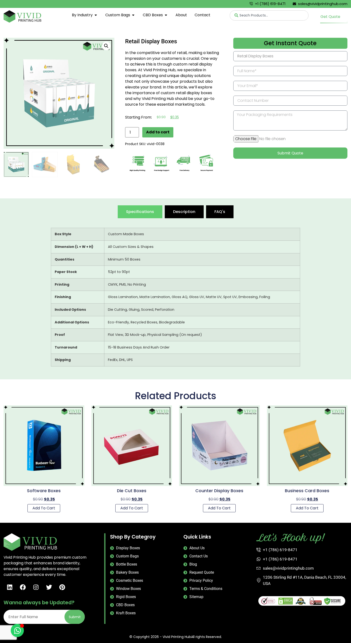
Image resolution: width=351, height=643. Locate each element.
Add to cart (158, 132)
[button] (106, 46)
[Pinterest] (62, 587)
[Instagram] (36, 587)
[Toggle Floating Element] (17, 630)
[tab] (140, 211)
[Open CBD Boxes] (166, 15)
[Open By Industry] (96, 15)
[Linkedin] (10, 587)
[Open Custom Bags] (133, 15)
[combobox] (269, 15)
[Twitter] (49, 587)
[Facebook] (23, 587)
